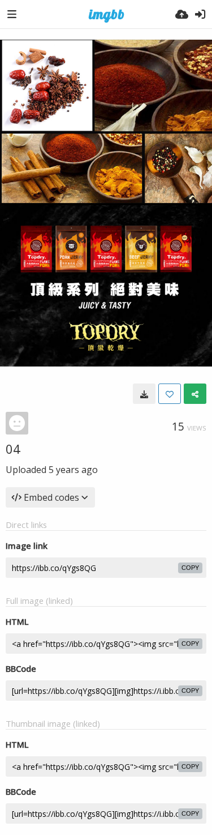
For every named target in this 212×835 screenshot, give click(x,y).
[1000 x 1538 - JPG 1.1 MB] (144, 394)
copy (190, 567)
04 (13, 448)
